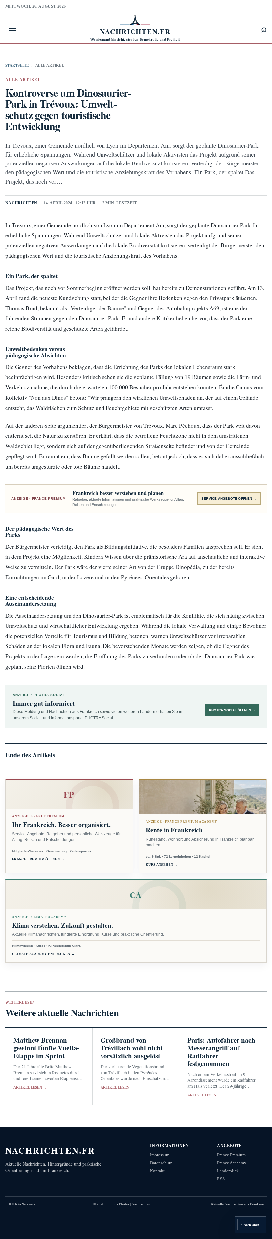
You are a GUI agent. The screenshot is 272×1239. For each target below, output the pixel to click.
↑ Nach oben (250, 1225)
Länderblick (228, 1170)
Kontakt (157, 1170)
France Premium (231, 1154)
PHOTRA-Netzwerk (20, 1204)
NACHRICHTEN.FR (50, 1150)
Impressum (159, 1154)
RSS (221, 1178)
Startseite (17, 65)
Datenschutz (161, 1162)
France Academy (231, 1162)
